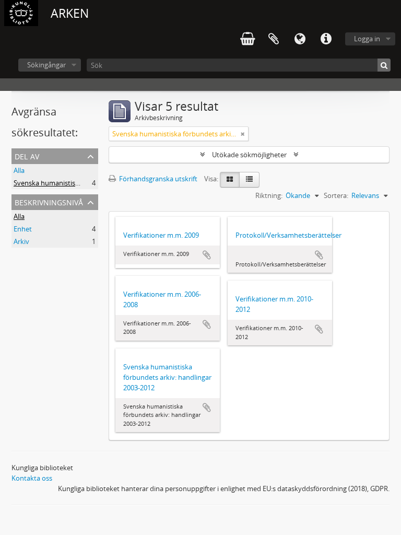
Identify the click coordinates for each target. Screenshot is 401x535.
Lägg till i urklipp (207, 255)
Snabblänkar (326, 39)
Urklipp (274, 39)
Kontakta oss (31, 478)
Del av (27, 155)
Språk (300, 39)
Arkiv (21, 241)
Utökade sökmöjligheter (249, 154)
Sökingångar (46, 64)
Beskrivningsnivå (49, 201)
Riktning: (268, 195)
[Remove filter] (243, 134)
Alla (19, 170)
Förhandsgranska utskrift (157, 178)
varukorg (247, 39)
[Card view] (230, 180)
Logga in (367, 38)
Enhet (23, 229)
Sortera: (336, 195)
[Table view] (249, 180)
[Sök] (384, 65)
